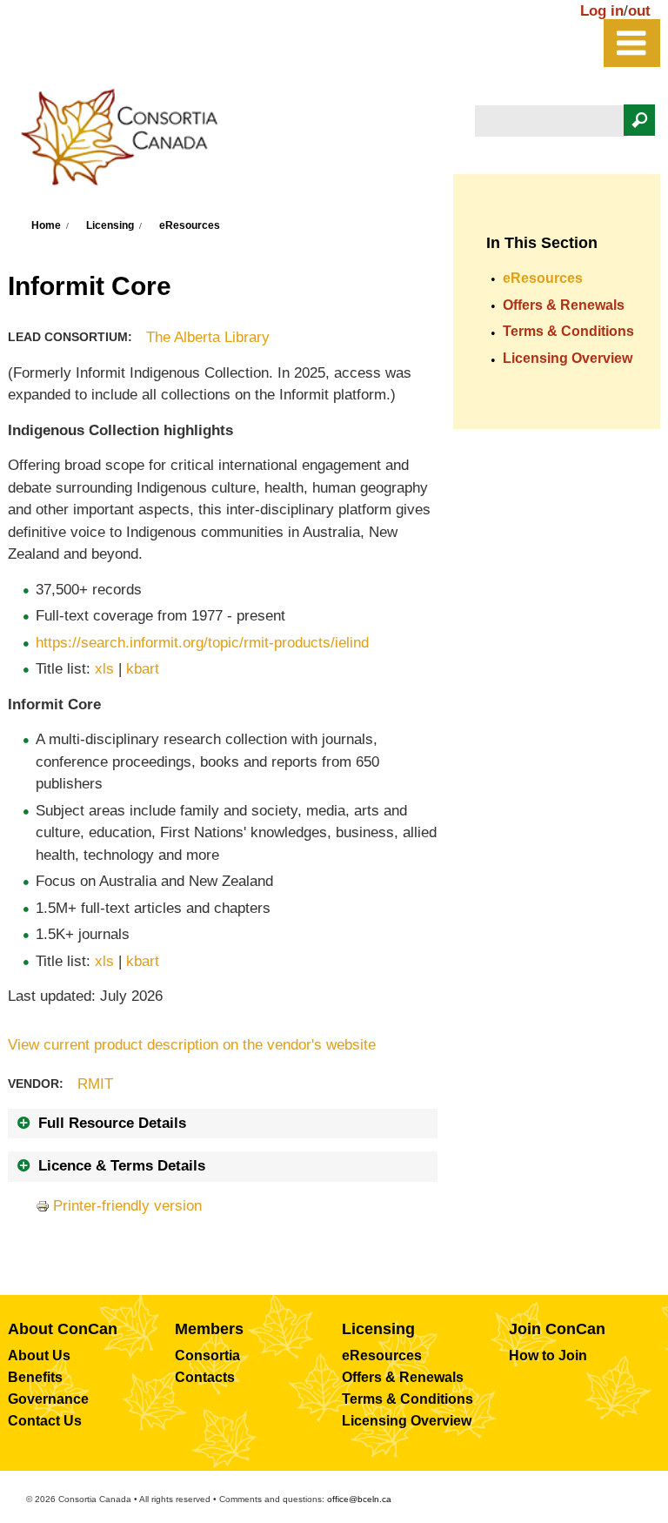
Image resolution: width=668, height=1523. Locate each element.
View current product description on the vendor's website (192, 1045)
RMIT (95, 1084)
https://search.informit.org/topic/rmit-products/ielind (202, 642)
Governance (48, 1399)
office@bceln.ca (359, 1499)
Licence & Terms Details (121, 1165)
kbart (142, 669)
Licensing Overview (567, 358)
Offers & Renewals (564, 305)
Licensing (110, 225)
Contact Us (45, 1420)
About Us (39, 1355)
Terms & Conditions (568, 331)
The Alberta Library (208, 337)
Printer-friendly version (127, 1206)
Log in (602, 11)
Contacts (205, 1377)
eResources (189, 225)
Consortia (207, 1355)
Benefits (35, 1377)
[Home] (128, 143)
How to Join (548, 1355)
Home (46, 225)
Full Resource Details (112, 1123)
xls (104, 669)
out (639, 11)
